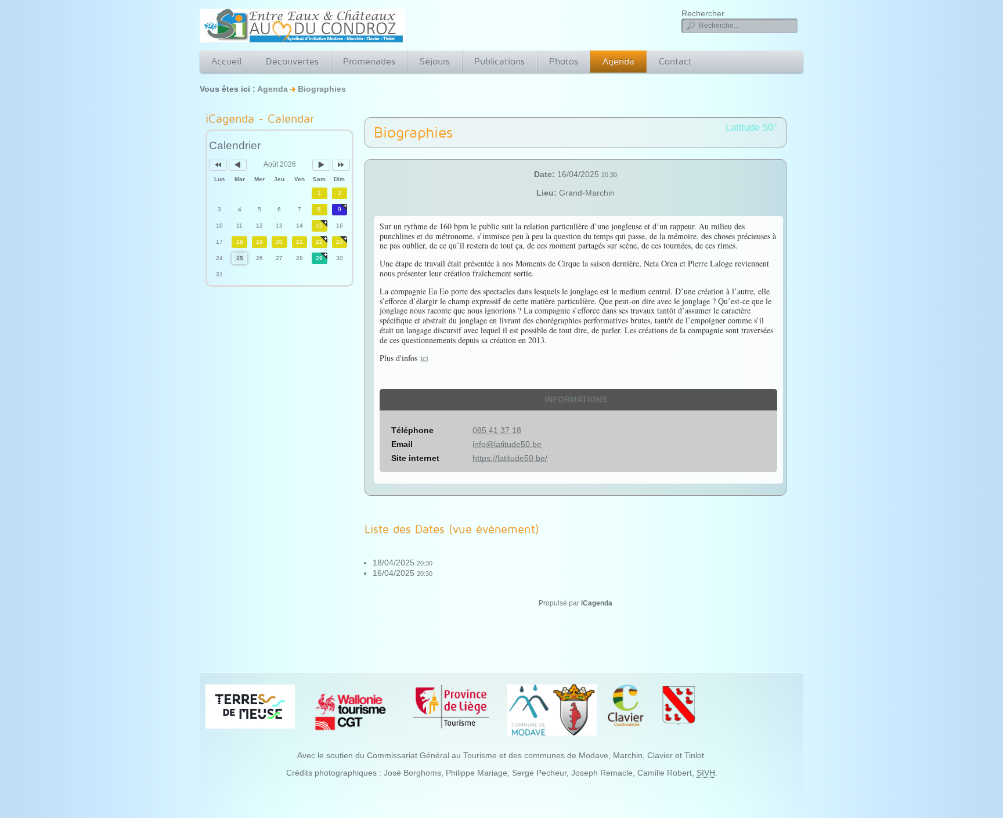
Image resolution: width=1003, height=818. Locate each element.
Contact (675, 61)
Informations (575, 399)
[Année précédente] (218, 165)
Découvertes (292, 61)
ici (424, 357)
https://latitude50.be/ (509, 458)
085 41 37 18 (496, 430)
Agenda (618, 61)
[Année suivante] (341, 165)
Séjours (435, 61)
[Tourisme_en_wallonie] (350, 711)
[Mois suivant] (321, 165)
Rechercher (702, 13)
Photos (563, 61)
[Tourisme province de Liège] (451, 706)
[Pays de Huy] (250, 706)
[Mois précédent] (238, 165)
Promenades (369, 61)
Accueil (226, 61)
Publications (499, 61)
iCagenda (596, 603)
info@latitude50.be (507, 444)
